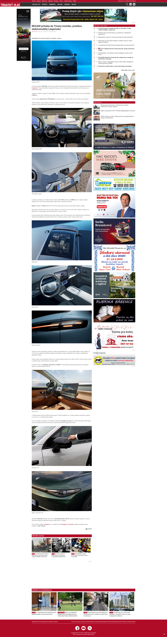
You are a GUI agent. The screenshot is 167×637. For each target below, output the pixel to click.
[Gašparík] (114, 231)
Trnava (34, 1)
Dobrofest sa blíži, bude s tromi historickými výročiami (115, 66)
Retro (61, 1)
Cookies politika (131, 621)
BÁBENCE (52, 4)
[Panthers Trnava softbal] (114, 360)
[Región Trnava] (114, 285)
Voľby (74, 1)
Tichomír (133, 1)
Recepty (56, 1)
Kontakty (113, 621)
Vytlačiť (89, 529)
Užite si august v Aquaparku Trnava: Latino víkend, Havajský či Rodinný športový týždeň (115, 62)
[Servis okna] (114, 184)
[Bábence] (114, 310)
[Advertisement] (46, 574)
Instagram (64, 524)
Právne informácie (76, 621)
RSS (109, 621)
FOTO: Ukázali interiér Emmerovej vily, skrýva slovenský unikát (116, 49)
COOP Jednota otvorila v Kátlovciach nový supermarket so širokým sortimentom (117, 117)
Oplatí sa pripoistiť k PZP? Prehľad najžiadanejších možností (118, 111)
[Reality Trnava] (114, 336)
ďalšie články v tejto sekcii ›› (128, 70)
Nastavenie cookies (121, 621)
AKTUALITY (34, 31)
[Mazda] (24, 35)
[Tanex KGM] (114, 137)
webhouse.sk (91, 634)
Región (39, 1)
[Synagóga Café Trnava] (114, 86)
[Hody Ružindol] (114, 258)
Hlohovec (44, 1)
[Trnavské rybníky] (83, 15)
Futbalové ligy (68, 1)
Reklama (105, 621)
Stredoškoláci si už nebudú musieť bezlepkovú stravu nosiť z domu (115, 53)
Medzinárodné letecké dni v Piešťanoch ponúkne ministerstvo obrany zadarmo (114, 105)
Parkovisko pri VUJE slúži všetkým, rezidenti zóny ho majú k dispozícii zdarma (115, 41)
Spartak (50, 1)
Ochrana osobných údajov (88, 621)
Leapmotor (34, 88)
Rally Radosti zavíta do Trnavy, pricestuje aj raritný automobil (79, 555)
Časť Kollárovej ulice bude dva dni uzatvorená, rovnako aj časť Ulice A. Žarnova (115, 58)
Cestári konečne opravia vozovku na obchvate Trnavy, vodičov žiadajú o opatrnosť (40, 555)
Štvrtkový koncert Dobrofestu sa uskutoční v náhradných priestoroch (58, 555)
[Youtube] (134, 4)
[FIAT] (114, 164)
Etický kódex (98, 621)
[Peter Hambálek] (114, 205)
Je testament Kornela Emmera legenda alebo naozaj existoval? (116, 45)
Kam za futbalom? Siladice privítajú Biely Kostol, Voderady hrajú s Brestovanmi (67, 614)
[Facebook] (131, 4)
